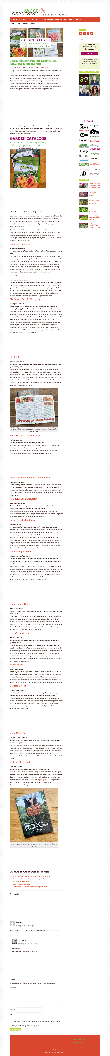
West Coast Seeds (19, 733)
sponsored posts (40, 330)
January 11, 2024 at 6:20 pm (25, 926)
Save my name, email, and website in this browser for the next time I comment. (36, 1021)
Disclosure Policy (79, 1039)
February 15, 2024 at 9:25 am (27, 943)
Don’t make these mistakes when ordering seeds (28, 879)
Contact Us (32, 23)
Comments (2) (44, 67)
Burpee (13, 275)
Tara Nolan (19, 67)
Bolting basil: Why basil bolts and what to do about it (94, 217)
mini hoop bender (33, 548)
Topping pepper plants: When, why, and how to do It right (94, 225)
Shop (19, 23)
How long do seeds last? (21, 881)
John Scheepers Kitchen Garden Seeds (30, 477)
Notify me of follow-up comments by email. (25, 1026)
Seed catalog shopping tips (22, 884)
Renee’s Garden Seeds (21, 633)
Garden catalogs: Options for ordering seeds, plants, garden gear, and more (33, 62)
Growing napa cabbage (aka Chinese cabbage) (94, 194)
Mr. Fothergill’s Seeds (21, 551)
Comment (13, 988)
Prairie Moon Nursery (21, 604)
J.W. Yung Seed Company (23, 498)
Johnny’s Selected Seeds (22, 520)
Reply (11, 934)
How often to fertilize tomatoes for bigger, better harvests (94, 201)
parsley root (43, 780)
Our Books (25, 23)
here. (91, 67)
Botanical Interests (20, 244)
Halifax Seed (16, 357)
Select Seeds (16, 664)
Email (12, 1014)
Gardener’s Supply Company (25, 299)
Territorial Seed (18, 685)
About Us (13, 23)
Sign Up (89, 53)
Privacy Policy (78, 1042)
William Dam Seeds (20, 762)
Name (12, 1009)
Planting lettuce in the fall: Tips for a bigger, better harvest (94, 209)
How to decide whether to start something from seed (30, 887)
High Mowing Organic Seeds (25, 435)
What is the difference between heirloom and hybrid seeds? (32, 876)
